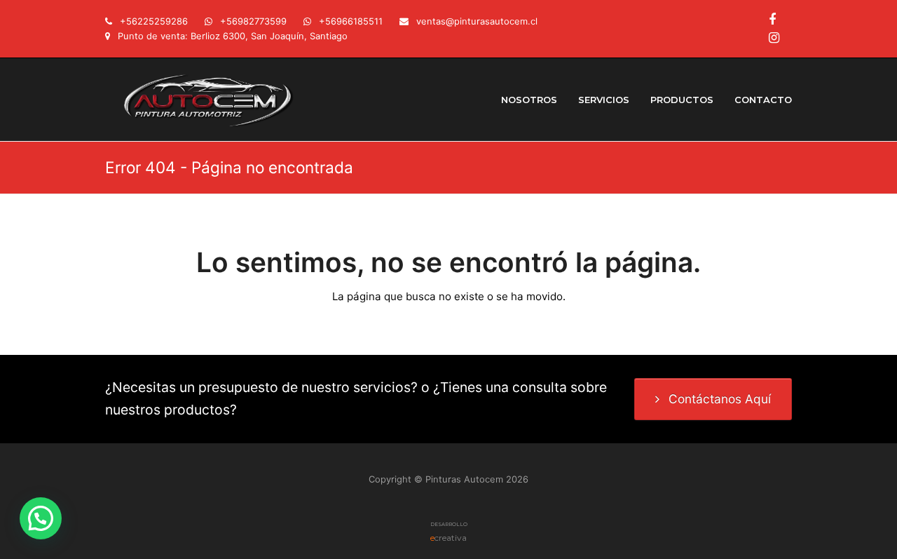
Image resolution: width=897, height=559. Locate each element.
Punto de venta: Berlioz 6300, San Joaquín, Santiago (233, 35)
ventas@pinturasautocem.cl (476, 21)
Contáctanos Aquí (720, 398)
